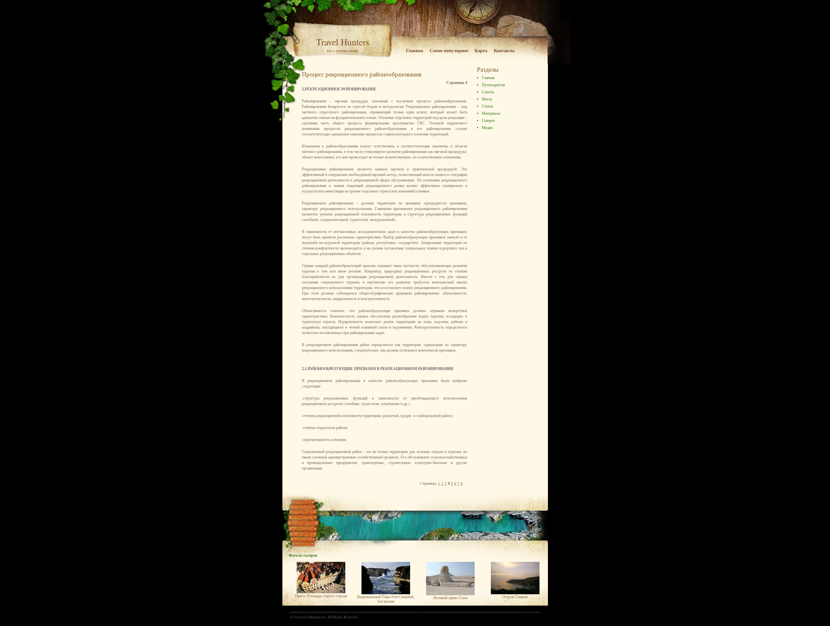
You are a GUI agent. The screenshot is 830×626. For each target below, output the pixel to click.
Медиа (487, 127)
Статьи (487, 106)
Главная (414, 50)
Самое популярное (449, 50)
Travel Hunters (342, 42)
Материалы (491, 113)
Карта (481, 50)
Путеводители (493, 84)
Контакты (504, 50)
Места (487, 98)
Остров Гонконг (515, 596)
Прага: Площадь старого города (321, 595)
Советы (488, 91)
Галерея (488, 120)
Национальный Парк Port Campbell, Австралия (385, 599)
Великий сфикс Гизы (450, 597)
